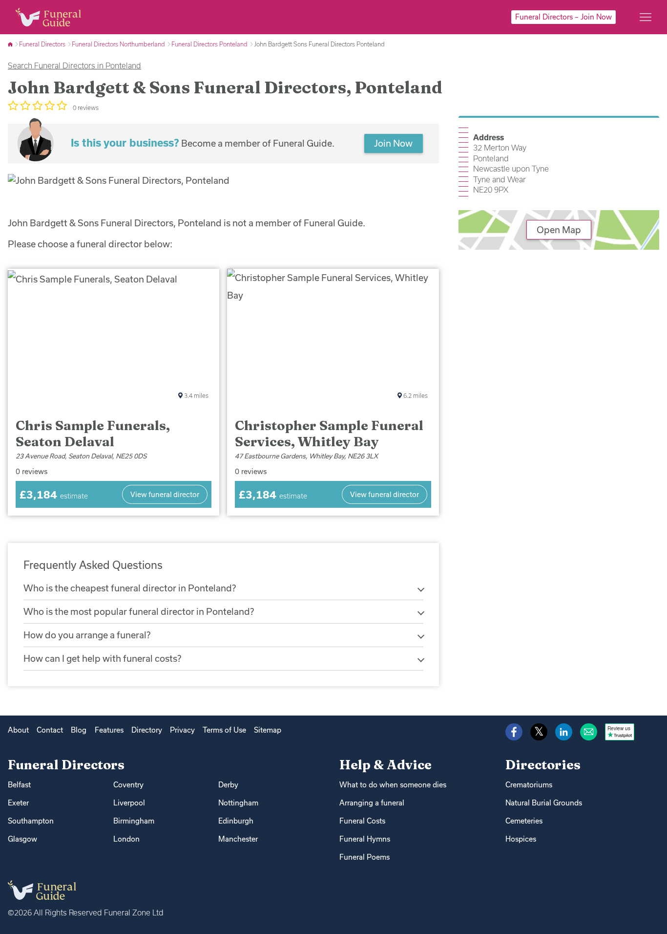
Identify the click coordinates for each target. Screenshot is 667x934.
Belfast (19, 785)
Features (109, 730)
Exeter (18, 803)
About (18, 730)
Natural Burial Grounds (543, 803)
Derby (228, 785)
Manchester (238, 839)
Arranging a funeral (371, 803)
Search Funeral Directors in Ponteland (74, 65)
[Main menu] (645, 17)
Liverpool (129, 803)
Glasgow (22, 839)
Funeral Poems (364, 857)
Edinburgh (235, 821)
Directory (146, 730)
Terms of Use (224, 730)
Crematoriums (528, 785)
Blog (78, 730)
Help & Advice (385, 765)
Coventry (128, 785)
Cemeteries (523, 821)
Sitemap (267, 730)
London (126, 839)
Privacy (182, 730)
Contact (50, 730)
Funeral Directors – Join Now (563, 17)
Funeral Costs (362, 821)
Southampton (31, 821)
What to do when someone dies (392, 785)
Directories (543, 765)
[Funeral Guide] (11, 44)
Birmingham (133, 821)
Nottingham (238, 803)
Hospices (520, 839)
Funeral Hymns (364, 839)
